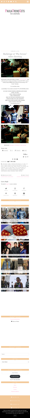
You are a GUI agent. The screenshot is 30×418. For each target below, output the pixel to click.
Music (2, 166)
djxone (24, 165)
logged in (8, 184)
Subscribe (15, 376)
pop (27, 166)
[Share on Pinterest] (13, 161)
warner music (4, 169)
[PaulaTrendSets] (15, 10)
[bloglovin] (13, 1)
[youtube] (11, 1)
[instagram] (4, 1)
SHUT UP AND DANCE (10, 167)
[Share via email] (8, 161)
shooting (3, 167)
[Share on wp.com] (15, 161)
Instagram (15, 400)
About (15, 385)
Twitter (15, 397)
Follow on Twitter (15, 321)
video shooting (16, 168)
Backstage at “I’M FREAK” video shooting (18, 145)
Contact (15, 389)
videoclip (23, 168)
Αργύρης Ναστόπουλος (13, 169)
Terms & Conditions (15, 391)
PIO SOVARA (23, 166)
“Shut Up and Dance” (23, 79)
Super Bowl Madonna (7, 176)
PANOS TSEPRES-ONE (8, 166)
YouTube (15, 407)
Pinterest (15, 404)
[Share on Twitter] (11, 161)
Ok (15, 415)
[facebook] (6, 1)
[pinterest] (8, 1)
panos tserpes (17, 166)
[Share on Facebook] (9, 161)
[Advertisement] (15, 31)
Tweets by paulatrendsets (15, 319)
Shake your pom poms (23, 176)
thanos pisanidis (8, 168)
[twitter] (2, 1)
